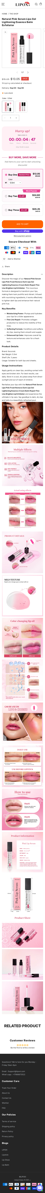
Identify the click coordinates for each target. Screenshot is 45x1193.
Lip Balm (5, 1165)
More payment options (22, 236)
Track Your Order (9, 1088)
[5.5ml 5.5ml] (8, 107)
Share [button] (7, 266)
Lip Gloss (6, 1160)
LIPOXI (4, 1150)
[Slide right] (28, 72)
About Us (6, 1093)
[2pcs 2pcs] (21, 107)
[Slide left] (17, 72)
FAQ (3, 1108)
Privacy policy (8, 1136)
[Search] (36, 4)
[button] (40, 4)
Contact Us (6, 1098)
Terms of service (9, 1121)
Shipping (6, 83)
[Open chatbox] (39, 1188)
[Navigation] (3, 4)
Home (4, 14)
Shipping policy (8, 1126)
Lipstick (5, 1155)
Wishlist (5, 1103)
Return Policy (7, 1131)
